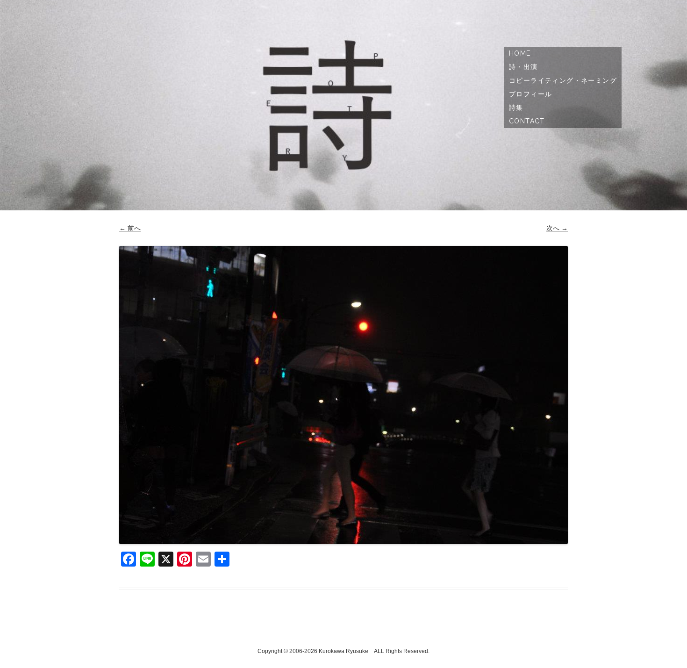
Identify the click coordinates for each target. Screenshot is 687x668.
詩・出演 (523, 67)
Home (520, 53)
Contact (527, 121)
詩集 (516, 107)
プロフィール (530, 94)
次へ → (557, 228)
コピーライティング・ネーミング (563, 80)
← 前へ (130, 228)
